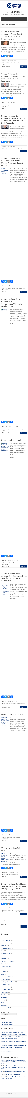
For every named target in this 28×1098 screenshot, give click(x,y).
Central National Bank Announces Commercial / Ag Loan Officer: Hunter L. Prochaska (13, 77)
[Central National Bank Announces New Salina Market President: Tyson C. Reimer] (5, 168)
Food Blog (3, 958)
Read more (23, 66)
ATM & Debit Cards (6, 943)
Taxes (2, 1002)
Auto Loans (4, 945)
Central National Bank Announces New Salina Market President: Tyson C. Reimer (12, 162)
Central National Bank (7, 1022)
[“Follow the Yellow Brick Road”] (5, 853)
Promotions (4, 997)
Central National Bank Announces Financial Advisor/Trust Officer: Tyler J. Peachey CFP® (13, 302)
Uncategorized (5, 1007)
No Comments (6, 66)
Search (3, 924)
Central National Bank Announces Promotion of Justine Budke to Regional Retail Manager (12, 35)
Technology (4, 1005)
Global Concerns (5, 966)
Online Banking (5, 984)
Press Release (21, 105)
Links (2, 974)
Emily (4, 60)
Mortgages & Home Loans (7, 982)
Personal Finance (5, 989)
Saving (2, 1000)
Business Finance (7, 910)
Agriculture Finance (6, 940)
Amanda (5, 286)
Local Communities (15, 62)
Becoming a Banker (7, 562)
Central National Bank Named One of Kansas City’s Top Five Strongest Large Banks (14, 886)
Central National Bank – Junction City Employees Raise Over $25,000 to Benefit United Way (14, 577)
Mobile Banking (5, 979)
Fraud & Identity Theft (7, 961)
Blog (4, 62)
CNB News (8, 62)
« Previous (5, 920)
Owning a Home (5, 987)
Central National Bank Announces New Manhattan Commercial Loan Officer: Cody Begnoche (13, 119)
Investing (11, 429)
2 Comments (6, 432)
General (19, 910)
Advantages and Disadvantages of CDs (15, 1071)
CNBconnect (14, 11)
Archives (5, 1012)
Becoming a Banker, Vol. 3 (12, 714)
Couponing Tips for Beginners (13, 1074)
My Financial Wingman (7, 1024)
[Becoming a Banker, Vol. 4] (5, 443)
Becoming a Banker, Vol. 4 (12, 440)
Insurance (3, 969)
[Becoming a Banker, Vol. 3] (5, 717)
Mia (2, 1071)
